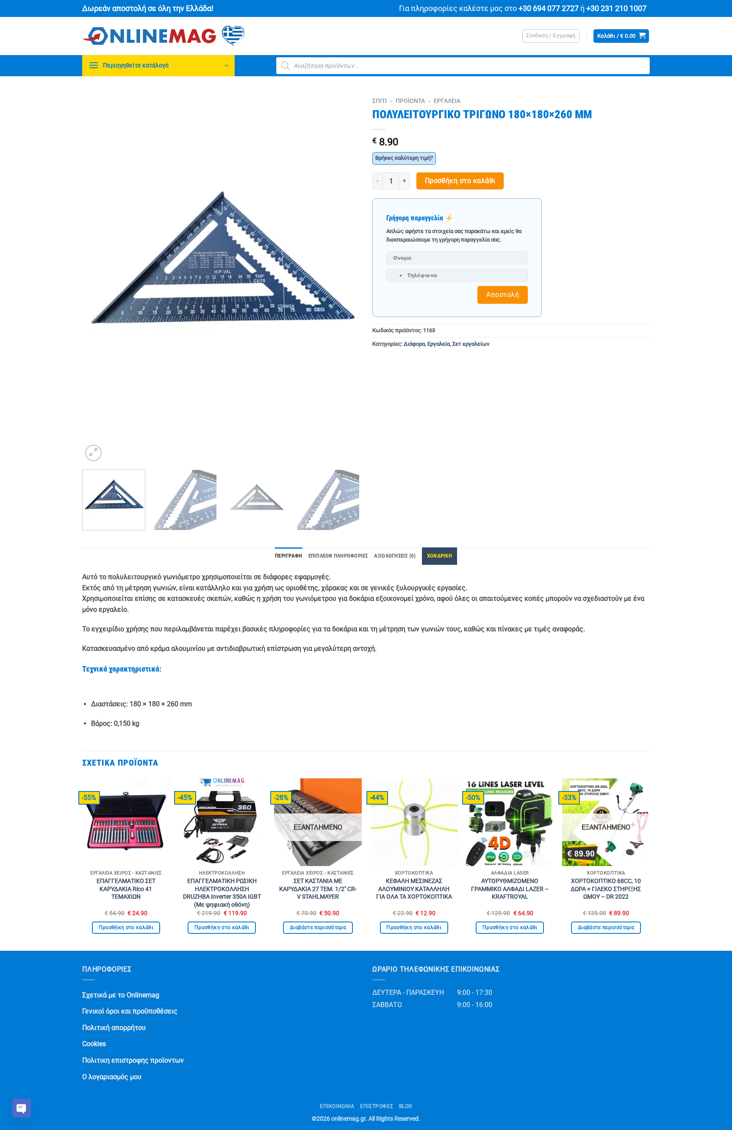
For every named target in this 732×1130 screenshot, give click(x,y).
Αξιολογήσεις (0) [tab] (395, 556)
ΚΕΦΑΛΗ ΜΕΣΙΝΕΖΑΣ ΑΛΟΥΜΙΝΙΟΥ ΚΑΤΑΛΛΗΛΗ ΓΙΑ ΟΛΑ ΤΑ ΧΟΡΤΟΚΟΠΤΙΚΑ (414, 888)
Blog (405, 1106)
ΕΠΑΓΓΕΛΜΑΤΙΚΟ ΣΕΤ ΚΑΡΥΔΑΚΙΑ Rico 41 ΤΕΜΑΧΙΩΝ (126, 888)
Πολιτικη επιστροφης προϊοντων (133, 1060)
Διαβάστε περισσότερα (318, 927)
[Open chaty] (21, 1108)
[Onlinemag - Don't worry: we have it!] (217, 36)
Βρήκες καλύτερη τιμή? (404, 158)
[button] (551, 36)
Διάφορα (414, 344)
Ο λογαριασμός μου (111, 1077)
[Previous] (98, 278)
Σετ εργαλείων (470, 344)
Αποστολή (502, 295)
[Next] (343, 278)
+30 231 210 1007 (616, 8)
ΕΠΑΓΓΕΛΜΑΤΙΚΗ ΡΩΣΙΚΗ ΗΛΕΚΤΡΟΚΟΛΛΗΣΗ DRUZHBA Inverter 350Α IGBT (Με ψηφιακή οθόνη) (222, 892)
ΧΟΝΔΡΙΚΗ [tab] (439, 556)
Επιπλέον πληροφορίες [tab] (338, 556)
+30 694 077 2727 (548, 8)
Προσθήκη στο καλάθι (460, 181)
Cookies (94, 1044)
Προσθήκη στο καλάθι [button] (126, 927)
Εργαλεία (447, 100)
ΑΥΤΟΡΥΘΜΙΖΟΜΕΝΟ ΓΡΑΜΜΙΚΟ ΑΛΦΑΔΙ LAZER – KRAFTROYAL (510, 888)
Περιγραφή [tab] (288, 556)
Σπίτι (379, 100)
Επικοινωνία (337, 1106)
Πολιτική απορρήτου (114, 1028)
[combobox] (396, 276)
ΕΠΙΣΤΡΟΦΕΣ (376, 1106)
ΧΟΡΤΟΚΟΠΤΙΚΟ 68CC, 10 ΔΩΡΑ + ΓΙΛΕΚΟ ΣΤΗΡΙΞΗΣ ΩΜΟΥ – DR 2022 (606, 888)
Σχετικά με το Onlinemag (120, 995)
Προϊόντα (410, 100)
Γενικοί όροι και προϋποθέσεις (129, 1011)
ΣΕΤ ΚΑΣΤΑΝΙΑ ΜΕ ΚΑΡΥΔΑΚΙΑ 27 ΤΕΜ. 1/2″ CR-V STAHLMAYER (318, 888)
